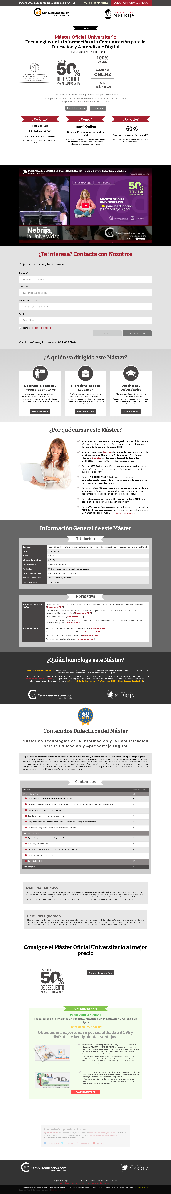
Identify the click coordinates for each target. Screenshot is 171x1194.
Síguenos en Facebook (52, 1143)
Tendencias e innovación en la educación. (47, 816)
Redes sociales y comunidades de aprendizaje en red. (52, 828)
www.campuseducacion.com (99, 1183)
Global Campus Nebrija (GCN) (130, 681)
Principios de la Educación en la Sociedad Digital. (50, 798)
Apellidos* (23, 287)
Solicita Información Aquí (131, 2)
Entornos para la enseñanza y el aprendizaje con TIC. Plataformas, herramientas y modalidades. (71, 804)
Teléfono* (23, 314)
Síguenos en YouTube (102, 1143)
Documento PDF (55, 607)
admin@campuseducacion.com (73, 1183)
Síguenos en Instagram (85, 1143)
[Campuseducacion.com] (51, 9)
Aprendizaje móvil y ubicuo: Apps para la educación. (51, 838)
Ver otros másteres (96, 3)
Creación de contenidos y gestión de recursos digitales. (53, 849)
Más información (143, 1187)
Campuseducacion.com (51, 1132)
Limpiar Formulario (137, 333)
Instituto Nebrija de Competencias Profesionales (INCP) (91, 681)
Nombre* (23, 273)
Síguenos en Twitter (69, 1143)
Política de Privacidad (41, 328)
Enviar (107, 333)
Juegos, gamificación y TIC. (40, 844)
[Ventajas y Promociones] (124, 513)
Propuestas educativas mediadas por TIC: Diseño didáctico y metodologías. (62, 822)
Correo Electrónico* (28, 300)
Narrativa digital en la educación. (43, 855)
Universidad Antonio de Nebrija (40, 670)
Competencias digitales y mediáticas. (44, 810)
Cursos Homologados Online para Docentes (102, 1132)
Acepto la (36, 328)
